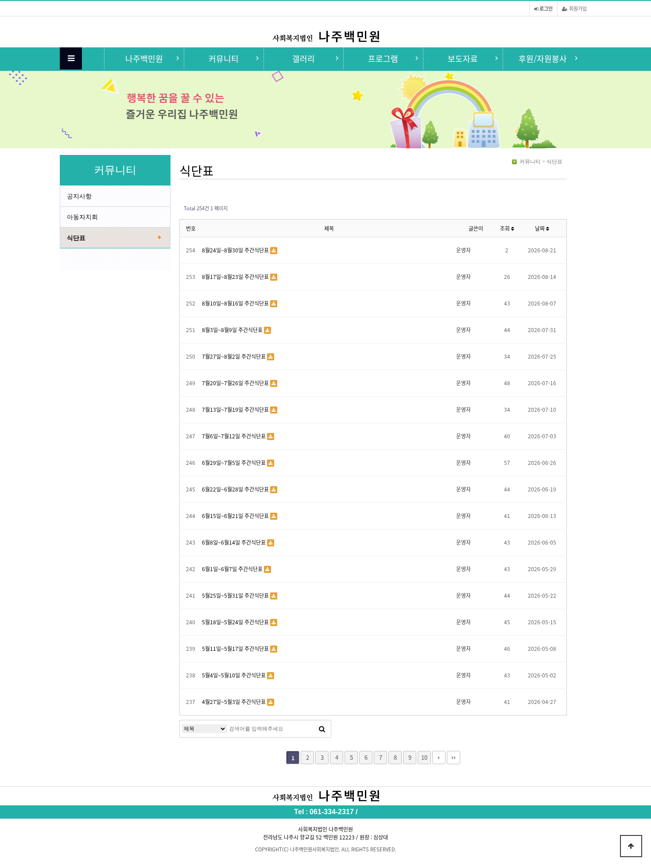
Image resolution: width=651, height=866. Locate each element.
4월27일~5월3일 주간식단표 (234, 701)
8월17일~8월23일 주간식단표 (236, 276)
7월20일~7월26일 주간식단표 (236, 383)
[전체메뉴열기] (71, 58)
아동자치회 (82, 216)
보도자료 (463, 58)
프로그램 (383, 58)
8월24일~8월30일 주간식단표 (236, 250)
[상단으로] (631, 846)
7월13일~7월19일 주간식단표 (236, 409)
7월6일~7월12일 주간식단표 (234, 436)
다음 (439, 757)
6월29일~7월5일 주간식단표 (234, 462)
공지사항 (79, 196)
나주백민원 (144, 58)
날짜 (540, 228)
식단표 (76, 237)
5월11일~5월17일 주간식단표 (236, 648)
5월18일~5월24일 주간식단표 (236, 622)
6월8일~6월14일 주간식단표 (234, 542)
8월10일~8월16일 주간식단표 (236, 303)
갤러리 (303, 58)
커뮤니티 (224, 58)
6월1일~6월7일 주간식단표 (233, 568)
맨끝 (453, 757)
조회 (505, 228)
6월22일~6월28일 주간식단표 (236, 489)
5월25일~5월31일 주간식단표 (236, 595)
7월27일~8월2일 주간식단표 (234, 356)
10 (424, 757)
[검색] (322, 728)
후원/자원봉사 (543, 58)
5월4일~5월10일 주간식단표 (234, 675)
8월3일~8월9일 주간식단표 (233, 329)
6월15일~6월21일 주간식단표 (236, 515)
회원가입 (577, 8)
